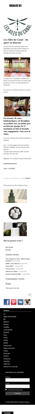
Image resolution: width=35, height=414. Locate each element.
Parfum (6, 351)
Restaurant (7, 359)
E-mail (7, 383)
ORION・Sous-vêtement (12, 263)
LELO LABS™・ (10, 266)
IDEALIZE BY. (14, 402)
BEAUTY (28, 178)
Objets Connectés (9, 348)
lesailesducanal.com (10, 163)
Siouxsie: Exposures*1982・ (14, 274)
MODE (6, 343)
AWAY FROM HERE (10, 316)
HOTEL (6, 340)
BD (5, 319)
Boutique (8, 250)
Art (4, 314)
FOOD (6, 337)
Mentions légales (24, 402)
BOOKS (6, 324)
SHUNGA (7, 361)
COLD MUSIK (8, 330)
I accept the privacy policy (15, 390)
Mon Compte (9, 247)
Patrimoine (7, 353)
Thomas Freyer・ (10, 269)
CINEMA (6, 327)
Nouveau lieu (7, 345)
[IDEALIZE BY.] (17, 9)
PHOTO (6, 356)
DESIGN (6, 332)
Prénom (7, 377)
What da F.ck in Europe (11, 366)
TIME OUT (7, 364)
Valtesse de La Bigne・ (12, 271)
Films (5, 335)
